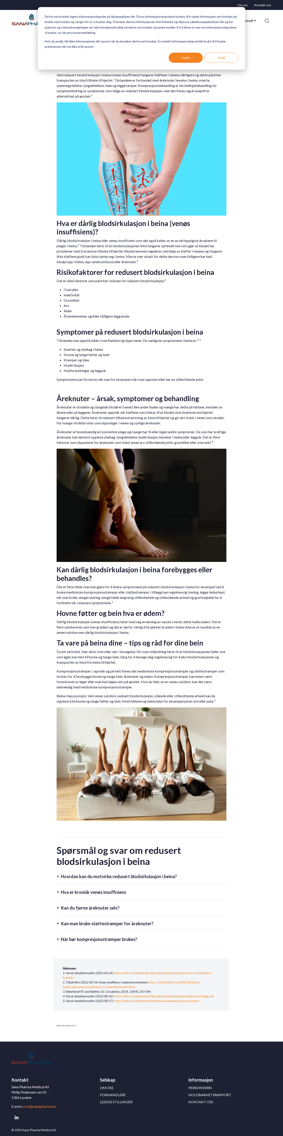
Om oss (242, 5)
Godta (185, 57)
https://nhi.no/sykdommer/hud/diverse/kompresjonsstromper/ (156, 1001)
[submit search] (267, 20)
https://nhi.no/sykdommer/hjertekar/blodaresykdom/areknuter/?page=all (164, 996)
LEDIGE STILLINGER (116, 1102)
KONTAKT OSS (200, 1102)
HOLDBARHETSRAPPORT (209, 1095)
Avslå (221, 57)
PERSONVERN (200, 1088)
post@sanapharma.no (39, 1106)
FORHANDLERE (113, 1095)
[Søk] (266, 20)
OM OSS (106, 1088)
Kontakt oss (262, 5)
